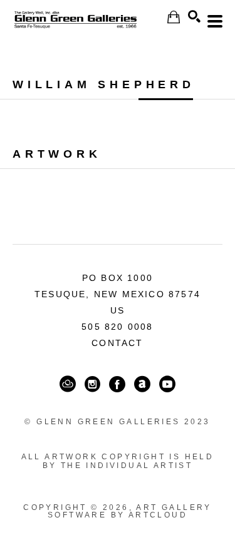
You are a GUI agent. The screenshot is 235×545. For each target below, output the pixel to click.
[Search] (194, 16)
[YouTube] (167, 384)
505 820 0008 (117, 327)
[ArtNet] (142, 384)
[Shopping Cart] (173, 17)
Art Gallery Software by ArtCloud (130, 511)
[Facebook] (117, 384)
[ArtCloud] (68, 384)
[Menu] (214, 21)
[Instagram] (92, 384)
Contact (117, 343)
